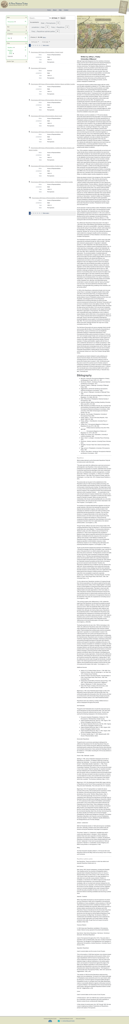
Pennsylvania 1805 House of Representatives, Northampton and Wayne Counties (52, 182)
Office (8, 30)
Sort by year (34, 42)
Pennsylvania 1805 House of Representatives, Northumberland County (50, 198)
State (8, 17)
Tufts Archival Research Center (66, 1018)
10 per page (45, 42)
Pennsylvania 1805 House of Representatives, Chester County (47, 132)
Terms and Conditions (80, 1018)
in (50, 18)
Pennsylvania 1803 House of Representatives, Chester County (47, 52)
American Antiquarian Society (50, 1018)
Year (8, 27)
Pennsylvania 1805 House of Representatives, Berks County (46, 100)
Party (8, 43)
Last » (47, 45)
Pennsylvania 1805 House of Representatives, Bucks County (46, 116)
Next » (44, 37)
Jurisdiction (10, 34)
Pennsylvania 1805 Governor (38, 68)
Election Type (10, 61)
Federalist (10, 56)
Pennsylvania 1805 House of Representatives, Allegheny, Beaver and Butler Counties (53, 84)
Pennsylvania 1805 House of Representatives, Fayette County (47, 166)
